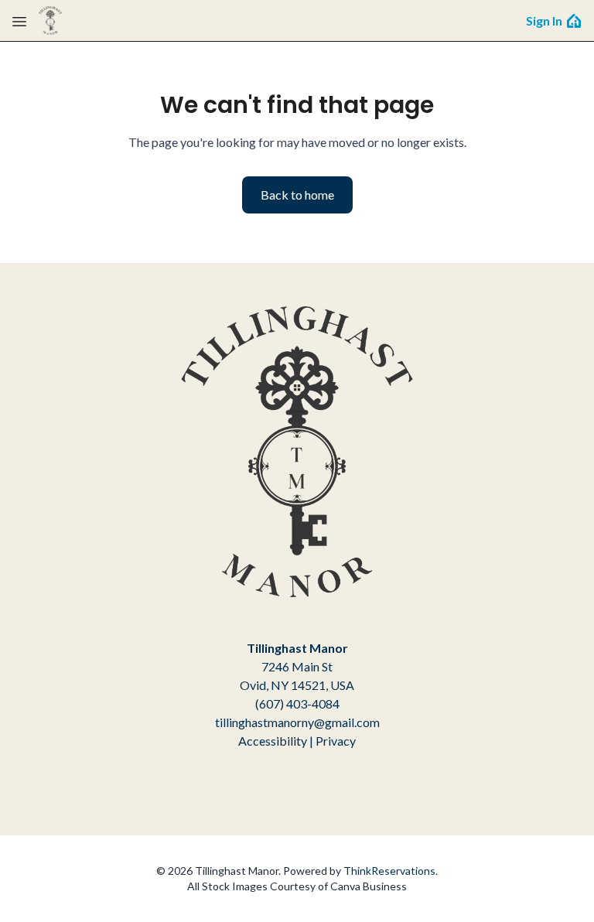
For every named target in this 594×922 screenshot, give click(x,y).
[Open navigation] (19, 21)
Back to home (297, 194)
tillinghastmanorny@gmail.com (297, 722)
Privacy (336, 740)
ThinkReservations (389, 870)
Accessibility (272, 740)
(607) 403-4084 (297, 703)
